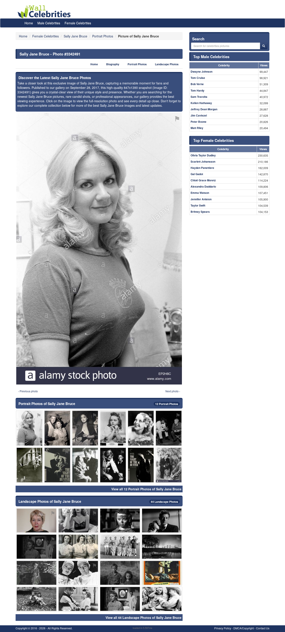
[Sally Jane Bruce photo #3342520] (36, 546)
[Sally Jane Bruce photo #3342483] (113, 428)
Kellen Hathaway (201, 103)
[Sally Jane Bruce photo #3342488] (161, 599)
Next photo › (172, 391)
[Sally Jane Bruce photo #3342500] (113, 465)
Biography (112, 64)
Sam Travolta (199, 97)
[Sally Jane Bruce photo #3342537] (78, 546)
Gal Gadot (197, 174)
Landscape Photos (167, 64)
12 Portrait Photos (166, 404)
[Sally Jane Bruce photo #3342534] (78, 520)
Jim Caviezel (199, 115)
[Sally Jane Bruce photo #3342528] (85, 428)
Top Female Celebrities (213, 140)
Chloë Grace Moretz (203, 180)
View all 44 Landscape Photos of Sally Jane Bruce (143, 617)
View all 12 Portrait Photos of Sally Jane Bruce (146, 489)
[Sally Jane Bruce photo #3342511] (57, 465)
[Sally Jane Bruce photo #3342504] (85, 465)
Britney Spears (200, 212)
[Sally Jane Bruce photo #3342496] (29, 465)
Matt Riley (197, 128)
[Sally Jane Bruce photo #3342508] (120, 572)
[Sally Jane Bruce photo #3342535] (36, 572)
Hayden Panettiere (202, 168)
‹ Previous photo (28, 391)
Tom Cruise (198, 78)
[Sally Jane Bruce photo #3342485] (36, 520)
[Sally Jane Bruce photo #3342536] (57, 428)
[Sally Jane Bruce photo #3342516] (140, 428)
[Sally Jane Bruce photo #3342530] (78, 572)
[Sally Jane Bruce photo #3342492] (120, 546)
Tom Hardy (197, 90)
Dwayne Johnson (201, 72)
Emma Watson (200, 193)
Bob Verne (197, 84)
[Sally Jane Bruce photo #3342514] (36, 599)
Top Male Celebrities (211, 56)
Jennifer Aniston (201, 199)
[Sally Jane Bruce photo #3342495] (140, 465)
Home (28, 23)
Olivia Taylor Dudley (203, 155)
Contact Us (262, 628)
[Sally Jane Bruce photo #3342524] (168, 465)
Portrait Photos (137, 64)
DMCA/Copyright (243, 628)
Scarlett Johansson (203, 162)
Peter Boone (198, 122)
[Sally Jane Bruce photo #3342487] (161, 520)
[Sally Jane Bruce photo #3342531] (168, 428)
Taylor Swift (198, 205)
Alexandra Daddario (203, 186)
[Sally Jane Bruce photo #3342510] (161, 572)
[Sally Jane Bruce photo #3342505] (120, 599)
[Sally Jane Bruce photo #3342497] (161, 546)
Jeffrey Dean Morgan (204, 109)
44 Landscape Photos (164, 502)
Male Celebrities (48, 23)
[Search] (263, 46)
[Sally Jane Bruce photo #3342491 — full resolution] (99, 249)
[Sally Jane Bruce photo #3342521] (120, 520)
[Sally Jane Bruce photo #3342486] (78, 599)
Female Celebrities (78, 23)
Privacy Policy (222, 628)
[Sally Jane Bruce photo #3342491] (29, 428)
